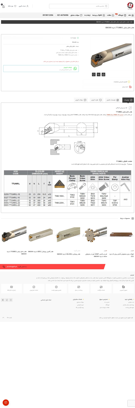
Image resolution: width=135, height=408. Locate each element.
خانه (131, 22)
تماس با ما (106, 302)
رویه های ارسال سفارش (128, 305)
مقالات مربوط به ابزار (104, 308)
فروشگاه (107, 305)
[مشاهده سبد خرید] (3, 7)
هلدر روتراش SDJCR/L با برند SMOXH (68, 254)
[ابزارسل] (121, 6)
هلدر (128, 22)
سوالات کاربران (79, 100)
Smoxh (74, 42)
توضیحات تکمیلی (111, 100)
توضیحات (126, 100)
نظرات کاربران (95, 100)
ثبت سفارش (131, 302)
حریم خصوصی (80, 305)
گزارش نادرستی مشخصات (120, 82)
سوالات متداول (80, 302)
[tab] (128, 100)
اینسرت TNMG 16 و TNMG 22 (115, 115)
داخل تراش (123, 22)
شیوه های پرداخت (129, 308)
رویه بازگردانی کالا (80, 308)
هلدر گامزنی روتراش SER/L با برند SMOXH (40, 251)
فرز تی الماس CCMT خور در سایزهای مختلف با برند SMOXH (96, 255)
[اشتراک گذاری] (103, 74)
